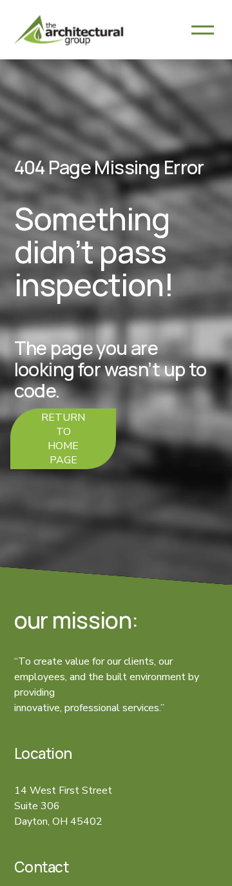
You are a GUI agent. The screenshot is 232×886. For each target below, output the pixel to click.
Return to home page (63, 438)
